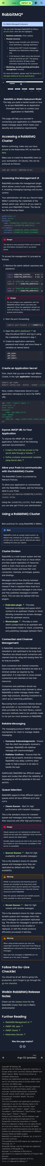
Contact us (26, 3)
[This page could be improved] (24, 1046)
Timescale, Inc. (7, 1144)
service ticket (8, 31)
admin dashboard (22, 331)
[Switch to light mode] (35, 2)
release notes (21, 1001)
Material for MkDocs (18, 1161)
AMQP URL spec (13, 1026)
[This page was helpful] (20, 1046)
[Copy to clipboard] (42, 169)
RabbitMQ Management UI (17, 1022)
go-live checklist (9, 983)
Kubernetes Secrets (14, 1034)
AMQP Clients (12, 1030)
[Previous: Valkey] (3, 1057)
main (14, 3)
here (4, 152)
